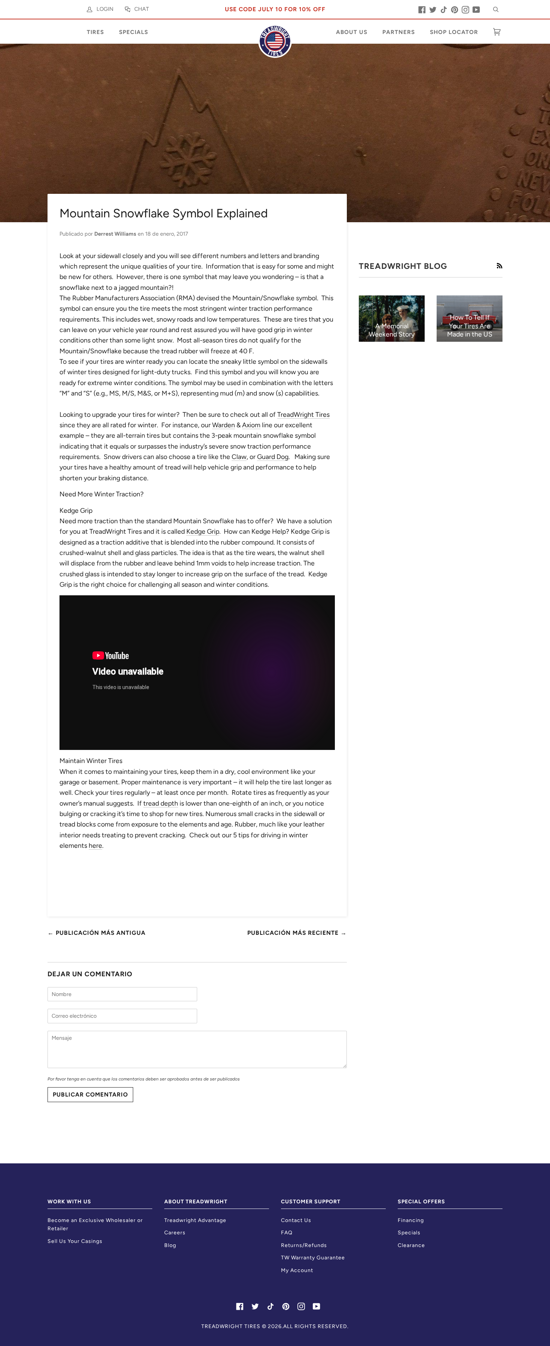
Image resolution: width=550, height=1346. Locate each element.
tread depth (160, 803)
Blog (170, 1245)
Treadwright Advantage (195, 1220)
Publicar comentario (90, 1094)
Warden (223, 425)
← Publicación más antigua (97, 932)
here (95, 845)
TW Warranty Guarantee (313, 1257)
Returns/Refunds (304, 1245)
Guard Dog (272, 456)
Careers (175, 1232)
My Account (297, 1270)
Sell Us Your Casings (75, 1241)
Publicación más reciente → (297, 932)
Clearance (411, 1245)
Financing (411, 1220)
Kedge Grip (202, 531)
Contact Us (296, 1220)
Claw (239, 456)
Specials (409, 1232)
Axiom (251, 425)
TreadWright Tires (303, 414)
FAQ (287, 1232)
